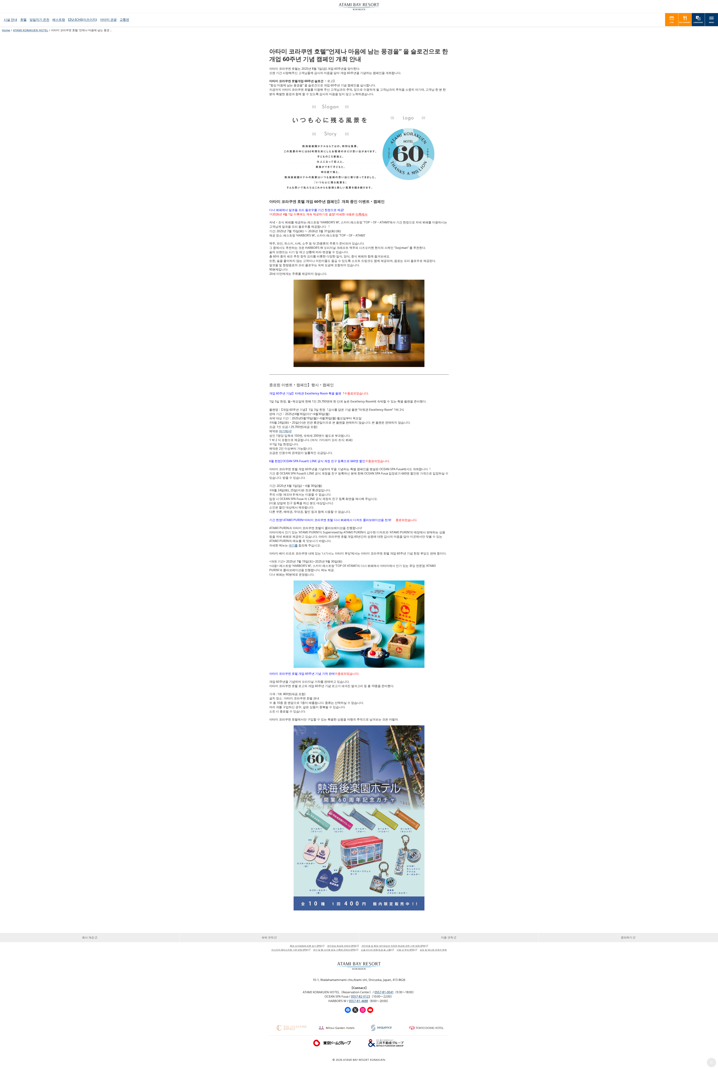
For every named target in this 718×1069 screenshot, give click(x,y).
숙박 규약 (268, 937)
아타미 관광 (108, 19)
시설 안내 (10, 19)
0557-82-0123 (360, 996)
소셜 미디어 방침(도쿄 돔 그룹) (376, 949)
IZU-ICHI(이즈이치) (82, 19)
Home (6, 30)
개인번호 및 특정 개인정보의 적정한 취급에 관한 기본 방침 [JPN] (393, 945)
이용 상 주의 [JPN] (406, 949)
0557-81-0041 (384, 992)
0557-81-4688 (358, 1001)
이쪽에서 (361, 214)
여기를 (293, 545)
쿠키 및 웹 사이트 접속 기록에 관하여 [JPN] (334, 949)
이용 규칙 (447, 937)
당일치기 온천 (39, 19)
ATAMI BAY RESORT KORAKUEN (359, 6)
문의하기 (626, 937)
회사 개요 (88, 937)
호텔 (23, 19)
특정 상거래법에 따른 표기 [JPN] (306, 945)
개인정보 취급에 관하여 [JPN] (341, 945)
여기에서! (285, 431)
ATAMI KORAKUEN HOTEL (30, 30)
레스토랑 (58, 19)
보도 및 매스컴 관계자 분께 (433, 949)
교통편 (124, 19)
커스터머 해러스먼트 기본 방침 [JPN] (289, 949)
